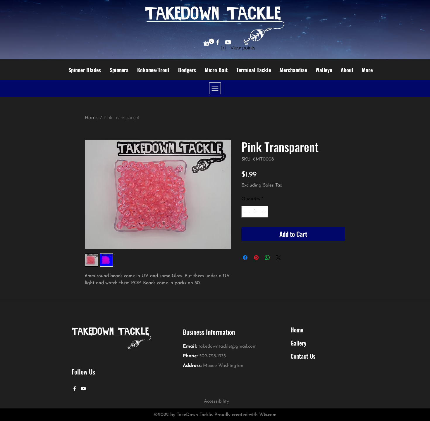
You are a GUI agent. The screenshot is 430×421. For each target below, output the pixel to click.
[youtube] (83, 388)
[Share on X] (278, 257)
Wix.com (267, 415)
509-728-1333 (212, 356)
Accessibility (216, 401)
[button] (208, 42)
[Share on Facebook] (245, 257)
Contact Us (302, 356)
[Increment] (263, 211)
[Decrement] (246, 211)
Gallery (298, 343)
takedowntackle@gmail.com (227, 346)
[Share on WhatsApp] (267, 257)
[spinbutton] (254, 211)
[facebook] (75, 388)
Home (91, 117)
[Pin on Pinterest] (256, 257)
